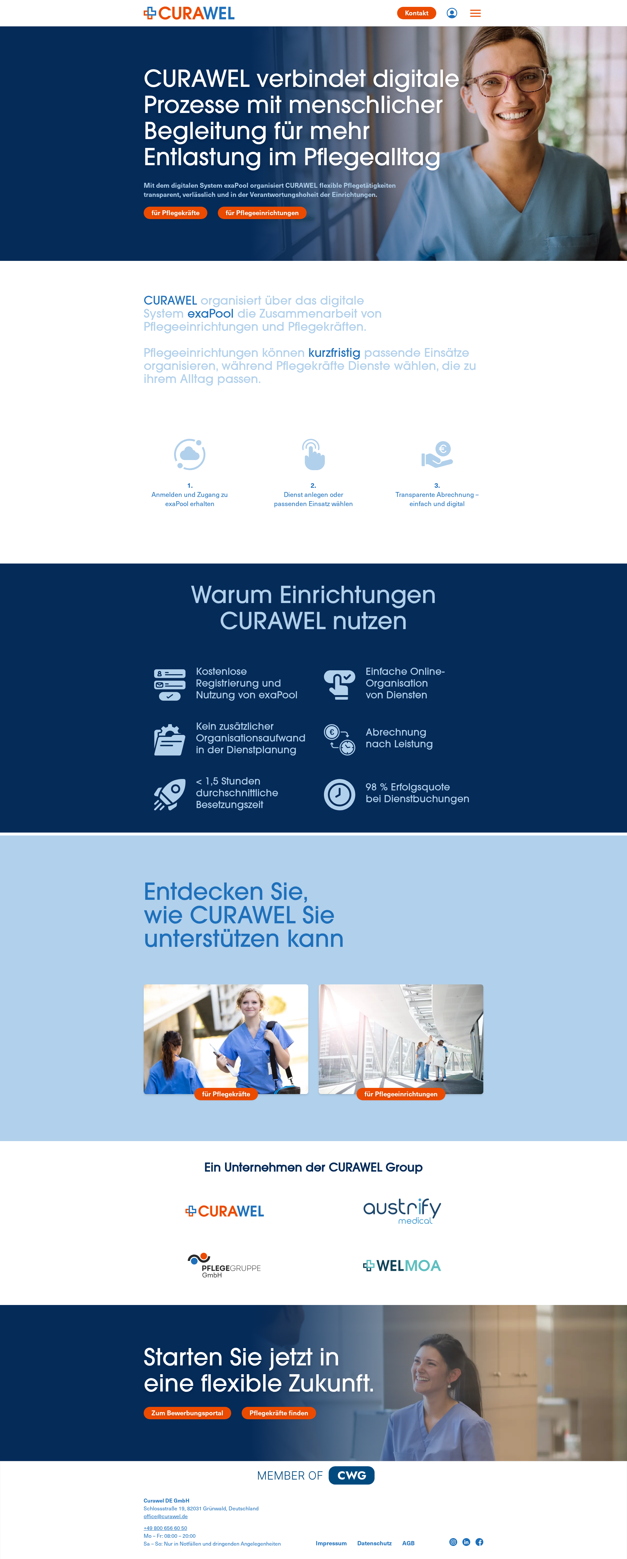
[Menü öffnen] (475, 13)
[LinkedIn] (466, 1542)
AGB (408, 1543)
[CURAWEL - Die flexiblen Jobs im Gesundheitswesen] (189, 13)
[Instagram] (453, 1542)
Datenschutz (374, 1543)
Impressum (331, 1543)
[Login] (452, 13)
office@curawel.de (166, 1516)
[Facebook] (479, 1542)
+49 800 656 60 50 (165, 1528)
